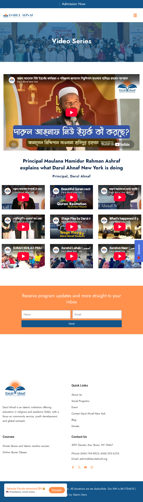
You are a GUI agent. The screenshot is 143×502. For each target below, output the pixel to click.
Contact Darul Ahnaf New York (89, 413)
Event (75, 407)
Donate (75, 426)
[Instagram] (91, 467)
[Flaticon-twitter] (79, 467)
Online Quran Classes (15, 452)
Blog (74, 420)
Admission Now (73, 3)
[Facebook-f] (73, 467)
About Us (77, 395)
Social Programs (80, 401)
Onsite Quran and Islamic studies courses (26, 446)
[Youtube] (85, 467)
